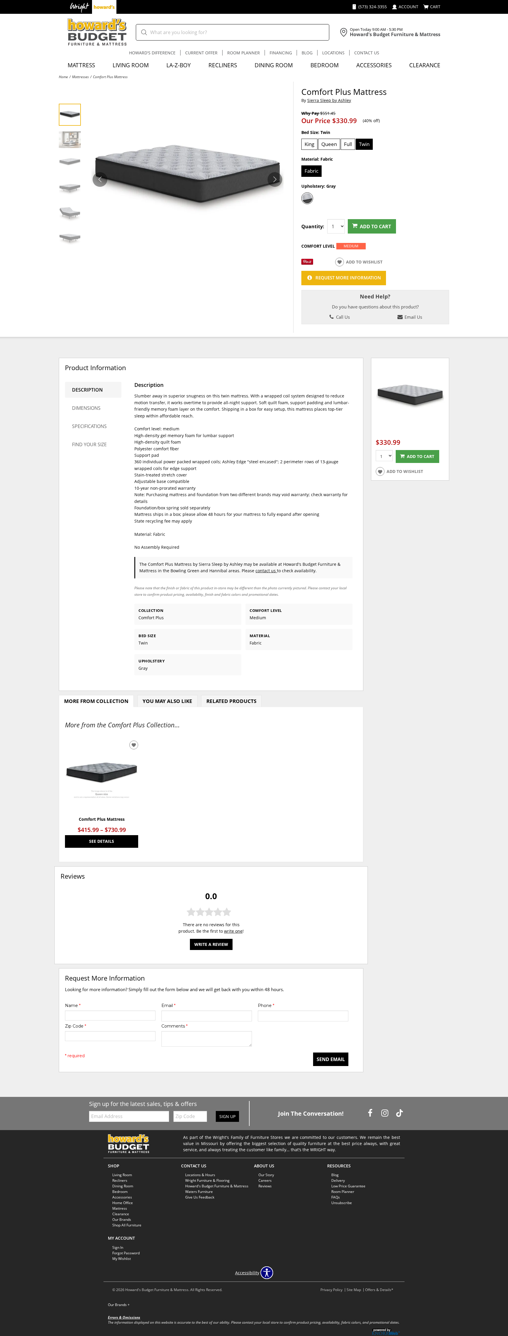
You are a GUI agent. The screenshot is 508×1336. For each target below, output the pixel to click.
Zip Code (75, 1026)
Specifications (89, 426)
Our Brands (119, 1304)
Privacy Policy (331, 1289)
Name (73, 1005)
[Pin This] (307, 263)
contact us (266, 570)
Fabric (311, 170)
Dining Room (274, 65)
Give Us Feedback (199, 1197)
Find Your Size (89, 444)
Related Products (231, 701)
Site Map (354, 1289)
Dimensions (86, 408)
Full (348, 144)
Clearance (424, 65)
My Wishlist (121, 1258)
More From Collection (96, 701)
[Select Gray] (307, 198)
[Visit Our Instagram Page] (385, 1113)
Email (168, 1005)
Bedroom (324, 65)
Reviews (265, 1186)
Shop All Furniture (126, 1225)
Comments (174, 1026)
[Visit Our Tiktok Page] (399, 1113)
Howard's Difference (152, 53)
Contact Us (366, 53)
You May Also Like (167, 701)
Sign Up (227, 1116)
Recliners (222, 65)
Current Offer (201, 53)
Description (87, 390)
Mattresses (80, 76)
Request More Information (348, 278)
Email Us (412, 317)
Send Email (331, 1059)
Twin (364, 144)
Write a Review (211, 944)
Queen (329, 144)
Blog (307, 53)
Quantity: (312, 226)
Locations (333, 53)
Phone (266, 1005)
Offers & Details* (379, 1289)
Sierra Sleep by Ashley (329, 100)
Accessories (374, 65)
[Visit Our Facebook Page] (370, 1113)
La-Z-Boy (178, 65)
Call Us (342, 317)
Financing (281, 53)
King (309, 144)
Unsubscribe (341, 1202)
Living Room (131, 65)
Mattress (81, 65)
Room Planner (243, 53)
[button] (275, 179)
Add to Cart (375, 226)
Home (63, 76)
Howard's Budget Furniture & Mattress (216, 1186)
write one (233, 931)
